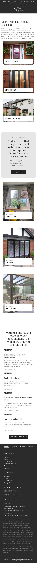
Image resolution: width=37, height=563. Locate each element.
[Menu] (5, 10)
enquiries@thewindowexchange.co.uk (16, 515)
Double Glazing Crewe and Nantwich (17, 529)
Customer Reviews (10, 464)
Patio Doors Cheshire (8, 545)
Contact (6, 468)
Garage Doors (8, 483)
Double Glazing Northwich (26, 532)
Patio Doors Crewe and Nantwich (21, 545)
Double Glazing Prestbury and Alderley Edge (14, 534)
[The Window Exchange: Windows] (18, 201)
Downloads (7, 466)
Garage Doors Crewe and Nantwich (19, 538)
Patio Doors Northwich (24, 548)
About (6, 459)
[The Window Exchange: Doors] (18, 247)
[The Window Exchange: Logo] (18, 5)
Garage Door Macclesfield (22, 536)
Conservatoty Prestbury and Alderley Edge (13, 527)
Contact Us (16, 172)
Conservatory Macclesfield (27, 521)
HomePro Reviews (17, 437)
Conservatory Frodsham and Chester (12, 521)
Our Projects (8, 461)
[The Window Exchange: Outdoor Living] (18, 293)
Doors (9, 262)
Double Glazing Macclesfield (21, 530)
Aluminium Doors (13, 118)
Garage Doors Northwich (14, 541)
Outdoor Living (14, 308)
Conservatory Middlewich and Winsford (12, 523)
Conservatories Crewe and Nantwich (12, 520)
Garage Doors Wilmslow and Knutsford (21, 543)
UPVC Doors (10, 90)
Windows (11, 216)
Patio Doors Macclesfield (23, 546)
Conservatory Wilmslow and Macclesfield (18, 525)
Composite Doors (13, 61)
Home (6, 457)
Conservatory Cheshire (26, 520)
